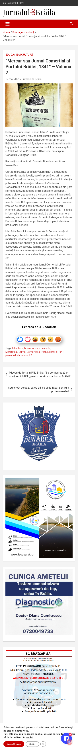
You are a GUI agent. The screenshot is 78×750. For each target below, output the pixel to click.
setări (29, 737)
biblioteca (17, 348)
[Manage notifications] (69, 742)
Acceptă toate (14, 744)
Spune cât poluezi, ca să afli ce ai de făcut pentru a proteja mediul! (38, 389)
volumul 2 (26, 355)
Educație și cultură (19, 54)
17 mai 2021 (12, 79)
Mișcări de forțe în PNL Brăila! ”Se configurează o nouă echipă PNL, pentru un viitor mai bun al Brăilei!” (40, 374)
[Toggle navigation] (7, 24)
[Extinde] (68, 574)
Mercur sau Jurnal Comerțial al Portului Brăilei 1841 (34, 351)
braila (27, 348)
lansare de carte (41, 348)
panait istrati (12, 355)
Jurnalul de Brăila (32, 79)
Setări (32, 744)
